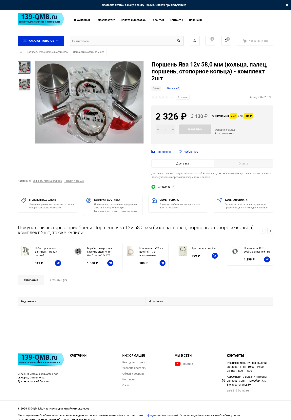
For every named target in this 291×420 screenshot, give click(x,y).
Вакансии (195, 20)
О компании (82, 20)
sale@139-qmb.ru (238, 390)
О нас (125, 385)
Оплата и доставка (133, 20)
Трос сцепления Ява (204, 248)
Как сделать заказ (134, 362)
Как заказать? (105, 20)
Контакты (176, 20)
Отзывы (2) (174, 88)
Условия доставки (134, 368)
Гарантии (158, 20)
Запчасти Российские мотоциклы (47, 52)
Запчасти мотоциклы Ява (88, 52)
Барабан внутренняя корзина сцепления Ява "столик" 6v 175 (99, 251)
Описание (31, 280)
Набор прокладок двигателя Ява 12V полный (46, 251)
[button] (270, 231)
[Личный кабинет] (195, 41)
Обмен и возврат (133, 373)
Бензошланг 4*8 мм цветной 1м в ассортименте (151, 251)
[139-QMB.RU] (41, 360)
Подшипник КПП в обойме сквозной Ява (257, 250)
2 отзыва (182, 97)
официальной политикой (162, 415)
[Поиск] (179, 41)
